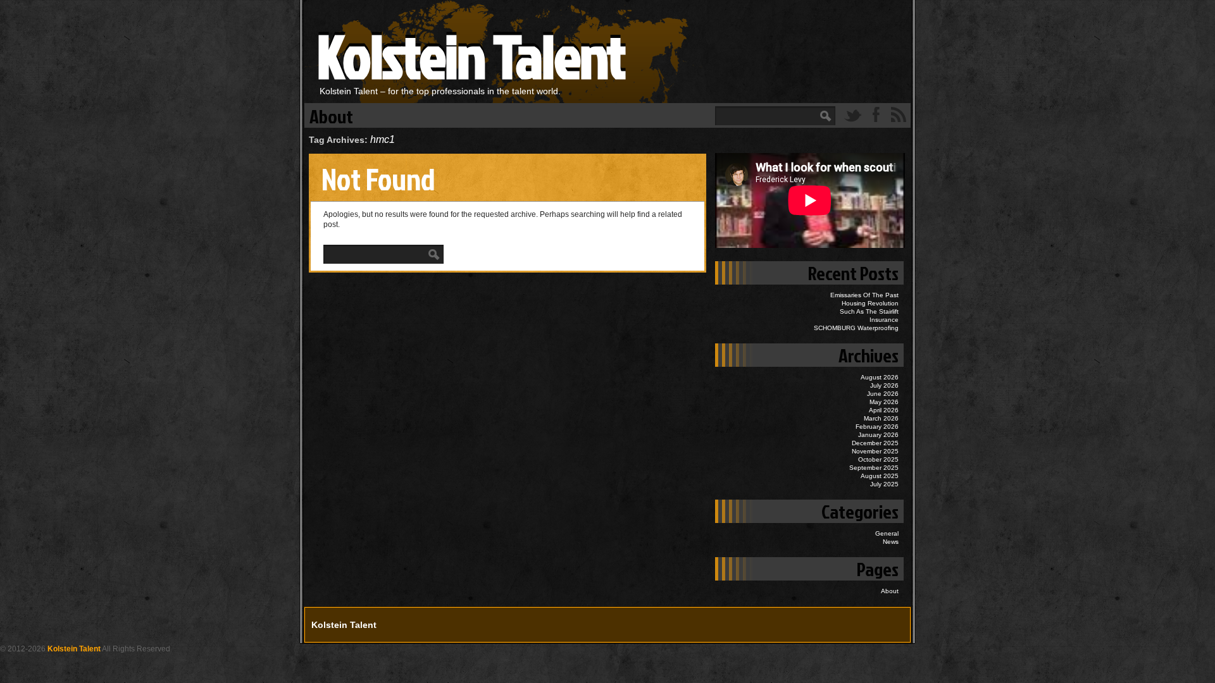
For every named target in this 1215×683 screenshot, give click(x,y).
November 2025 (875, 451)
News (891, 541)
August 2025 (880, 475)
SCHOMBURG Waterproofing (856, 327)
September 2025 (874, 467)
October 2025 (878, 459)
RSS (898, 114)
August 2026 (880, 377)
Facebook (875, 114)
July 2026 (884, 385)
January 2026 (878, 434)
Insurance (884, 319)
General (887, 533)
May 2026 (884, 401)
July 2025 (884, 484)
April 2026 (884, 410)
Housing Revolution (870, 303)
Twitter (853, 114)
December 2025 (875, 443)
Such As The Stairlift (869, 311)
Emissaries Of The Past (864, 295)
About (331, 115)
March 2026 (881, 418)
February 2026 (877, 426)
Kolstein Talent (470, 55)
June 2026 (883, 393)
